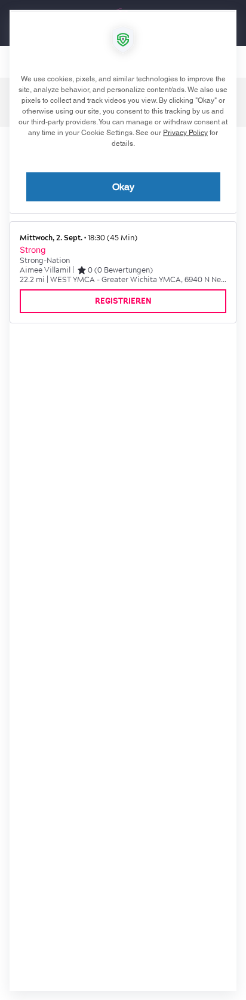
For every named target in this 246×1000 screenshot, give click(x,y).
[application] (123, 500)
